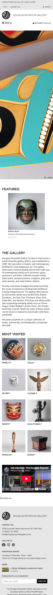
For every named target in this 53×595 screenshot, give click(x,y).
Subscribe (42, 581)
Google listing (17, 558)
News (4, 565)
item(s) (43, 23)
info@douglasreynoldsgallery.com (16, 534)
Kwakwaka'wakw (27, 234)
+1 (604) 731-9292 (10, 531)
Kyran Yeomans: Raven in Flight (27, 568)
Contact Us (15, 7)
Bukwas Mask (13, 231)
